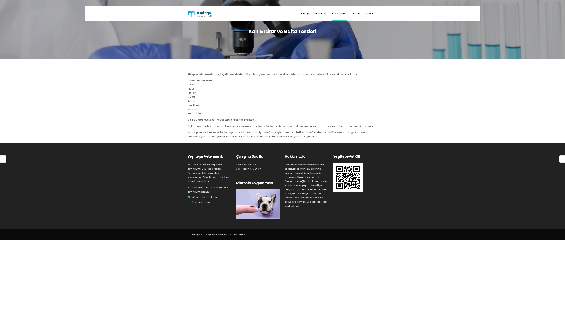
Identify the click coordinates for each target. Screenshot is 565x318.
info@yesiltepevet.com (205, 197)
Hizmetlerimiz (338, 13)
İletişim (369, 13)
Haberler (357, 13)
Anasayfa (305, 13)
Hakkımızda (320, 13)
